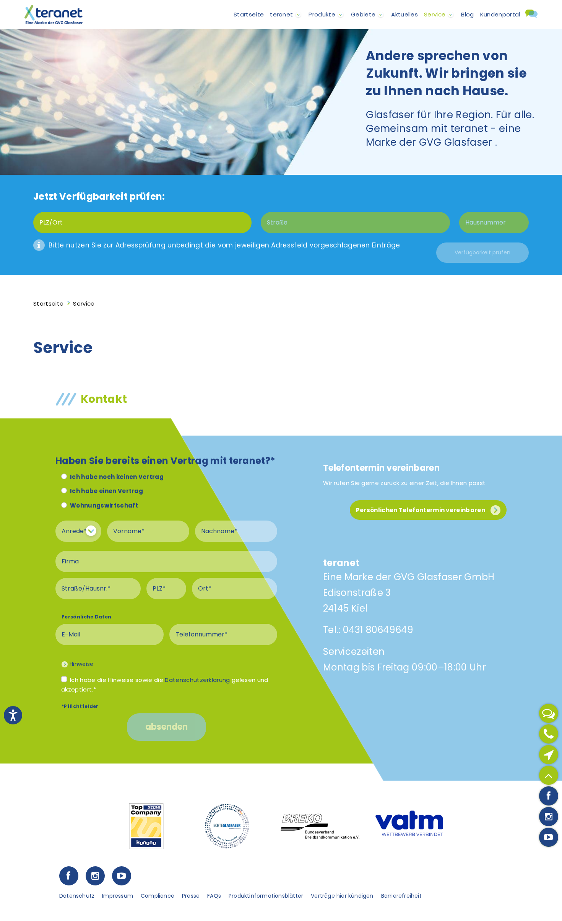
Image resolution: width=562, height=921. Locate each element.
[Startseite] (53, 14)
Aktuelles (404, 14)
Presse (191, 896)
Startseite (249, 14)
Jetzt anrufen (548, 734)
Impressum (117, 896)
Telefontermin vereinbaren (381, 468)
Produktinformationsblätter (266, 896)
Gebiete (363, 14)
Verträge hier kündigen (342, 896)
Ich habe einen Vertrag (106, 491)
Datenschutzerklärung (197, 680)
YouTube (121, 875)
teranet (281, 14)
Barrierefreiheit (401, 896)
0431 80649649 (378, 629)
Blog (467, 14)
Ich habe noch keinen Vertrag (117, 477)
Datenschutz (76, 896)
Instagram (95, 875)
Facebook (68, 875)
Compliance (157, 896)
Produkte (322, 14)
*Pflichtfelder (80, 706)
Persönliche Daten (86, 616)
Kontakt (530, 18)
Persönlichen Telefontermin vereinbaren (420, 510)
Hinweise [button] (82, 664)
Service (434, 14)
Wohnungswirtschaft (104, 505)
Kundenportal (500, 14)
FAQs (214, 896)
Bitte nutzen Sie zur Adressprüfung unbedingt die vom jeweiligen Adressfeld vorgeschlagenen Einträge (224, 245)
